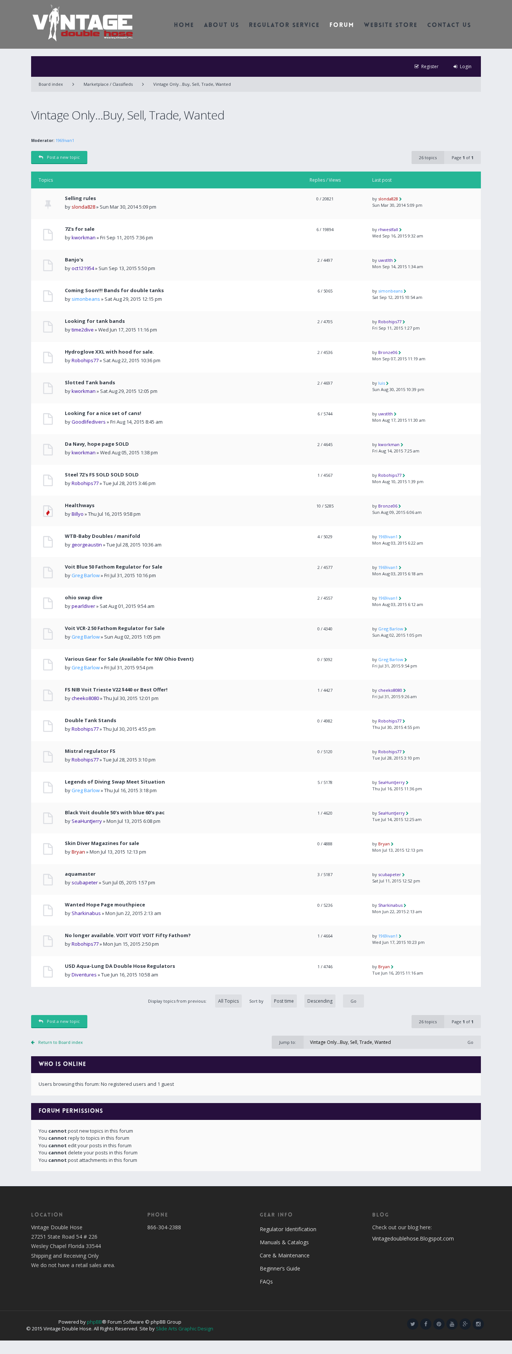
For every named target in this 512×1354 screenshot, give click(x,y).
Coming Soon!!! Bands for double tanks (114, 290)
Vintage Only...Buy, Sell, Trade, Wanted (192, 84)
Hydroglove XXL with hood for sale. (109, 351)
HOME (184, 25)
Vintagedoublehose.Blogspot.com (413, 1238)
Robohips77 (389, 321)
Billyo (78, 514)
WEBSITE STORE (391, 25)
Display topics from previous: (178, 1001)
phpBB (94, 1321)
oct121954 (83, 268)
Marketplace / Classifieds (108, 84)
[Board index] (82, 22)
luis (381, 383)
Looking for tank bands (95, 321)
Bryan (78, 851)
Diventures (84, 974)
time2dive (83, 329)
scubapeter (85, 882)
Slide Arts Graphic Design (184, 1328)
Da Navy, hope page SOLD (97, 444)
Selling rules (80, 198)
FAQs (266, 1281)
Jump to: (287, 1042)
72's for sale (79, 229)
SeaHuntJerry (391, 782)
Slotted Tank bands (90, 382)
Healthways (79, 505)
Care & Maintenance (285, 1255)
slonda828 (83, 206)
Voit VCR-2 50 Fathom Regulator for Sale (115, 628)
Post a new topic (63, 157)
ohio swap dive (83, 597)
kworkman (84, 237)
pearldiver (83, 606)
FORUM (341, 25)
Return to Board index (60, 1042)
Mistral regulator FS (90, 751)
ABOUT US (221, 25)
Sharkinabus (86, 913)
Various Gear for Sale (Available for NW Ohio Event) (129, 659)
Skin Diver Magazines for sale (102, 843)
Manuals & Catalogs (284, 1242)
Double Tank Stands (90, 720)
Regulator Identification (288, 1229)
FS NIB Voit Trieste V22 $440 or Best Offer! (116, 689)
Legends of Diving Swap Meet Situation (115, 781)
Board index (51, 84)
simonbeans (86, 299)
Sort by (256, 1001)
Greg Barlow (86, 575)
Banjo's (74, 259)
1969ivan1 (64, 140)
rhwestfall (388, 229)
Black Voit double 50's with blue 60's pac (115, 812)
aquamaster (80, 874)
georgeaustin (87, 544)
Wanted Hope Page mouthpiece (105, 904)
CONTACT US (449, 25)
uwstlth (385, 260)
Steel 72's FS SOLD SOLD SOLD (102, 474)
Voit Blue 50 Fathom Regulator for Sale (113, 566)
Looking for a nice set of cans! (103, 413)
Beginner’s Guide (280, 1268)
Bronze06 (387, 352)
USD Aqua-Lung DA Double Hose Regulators (120, 966)
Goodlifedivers (89, 421)
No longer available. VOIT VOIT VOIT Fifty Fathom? (128, 935)
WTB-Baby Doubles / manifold (102, 536)
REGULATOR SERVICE (284, 25)
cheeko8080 (85, 698)
